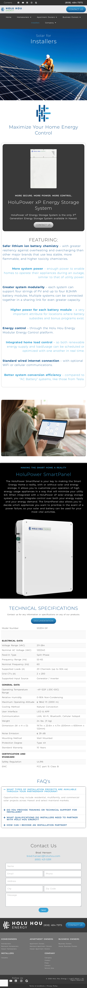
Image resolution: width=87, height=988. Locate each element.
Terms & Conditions (37, 986)
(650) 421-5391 (43, 859)
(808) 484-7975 (74, 2)
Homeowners (23, 17)
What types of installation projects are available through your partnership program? (41, 790)
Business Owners (70, 17)
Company (49, 23)
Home (8, 17)
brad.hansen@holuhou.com (43, 856)
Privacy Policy (52, 986)
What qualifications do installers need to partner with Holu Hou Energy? (42, 818)
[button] (43, 790)
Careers (8, 2)
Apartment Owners (46, 17)
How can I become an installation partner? (37, 825)
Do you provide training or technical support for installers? (42, 811)
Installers (35, 23)
